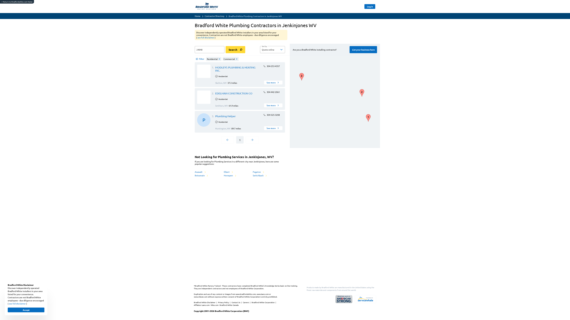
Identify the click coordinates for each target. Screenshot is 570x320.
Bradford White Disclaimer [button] (205, 302)
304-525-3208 (273, 114)
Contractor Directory (214, 16)
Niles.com (215, 305)
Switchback (258, 175)
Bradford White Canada (229, 305)
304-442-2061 (273, 92)
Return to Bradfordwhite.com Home (17, 2)
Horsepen (228, 175)
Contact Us (236, 302)
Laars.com (206, 305)
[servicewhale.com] (365, 299)
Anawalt (199, 172)
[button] (272, 49)
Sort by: (264, 46)
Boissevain (200, 175)
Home (197, 16)
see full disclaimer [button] (206, 37)
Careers (246, 302)
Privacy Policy (223, 302)
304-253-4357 (273, 66)
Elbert (227, 172)
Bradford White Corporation (263, 302)
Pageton (257, 172)
